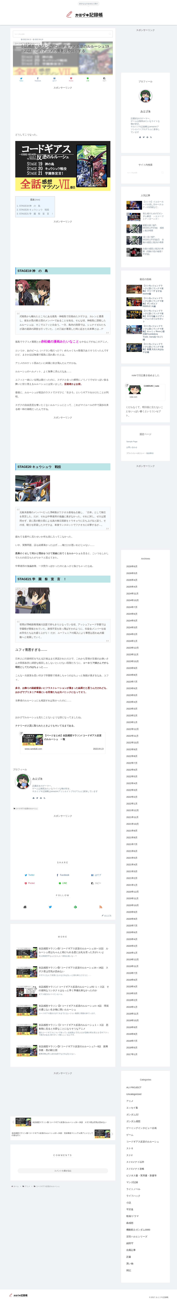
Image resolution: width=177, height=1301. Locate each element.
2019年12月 (132, 959)
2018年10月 (132, 1020)
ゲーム (129, 1135)
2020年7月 (131, 925)
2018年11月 (132, 1014)
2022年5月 (131, 776)
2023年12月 (132, 648)
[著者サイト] (33, 798)
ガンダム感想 (133, 1121)
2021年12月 (132, 810)
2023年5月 (131, 695)
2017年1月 (131, 1054)
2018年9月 (131, 1027)
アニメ (129, 1101)
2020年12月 (132, 892)
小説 (128, 1202)
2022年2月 (131, 797)
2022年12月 (132, 729)
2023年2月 (131, 715)
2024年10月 (132, 600)
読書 (128, 1257)
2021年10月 (132, 824)
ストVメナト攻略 (135, 1169)
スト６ (129, 1148)
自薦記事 (131, 1250)
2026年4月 (131, 580)
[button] (110, 33)
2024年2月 (131, 634)
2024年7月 (131, 607)
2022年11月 (132, 736)
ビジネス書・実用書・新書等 (141, 1175)
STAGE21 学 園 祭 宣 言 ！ (35, 214)
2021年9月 (131, 831)
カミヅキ (37, 778)
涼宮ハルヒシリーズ (136, 1236)
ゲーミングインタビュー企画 (141, 1128)
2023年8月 (131, 675)
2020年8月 (131, 919)
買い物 (129, 1263)
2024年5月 (131, 620)
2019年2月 (131, 1000)
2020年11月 (132, 898)
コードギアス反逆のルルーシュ (27, 808)
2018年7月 (131, 1041)
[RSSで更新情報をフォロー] (44, 798)
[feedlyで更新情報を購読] (40, 798)
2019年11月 (132, 966)
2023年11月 (132, 654)
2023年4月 (131, 702)
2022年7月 (131, 763)
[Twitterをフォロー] (37, 798)
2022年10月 (132, 742)
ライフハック (133, 1196)
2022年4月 (131, 783)
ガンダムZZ (132, 1114)
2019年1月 (131, 1007)
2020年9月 (131, 912)
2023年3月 (131, 709)
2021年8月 (131, 837)
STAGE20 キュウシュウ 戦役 (33, 210)
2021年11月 (132, 817)
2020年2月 (131, 946)
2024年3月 (131, 627)
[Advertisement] (63, 108)
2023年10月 (132, 661)
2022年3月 (131, 790)
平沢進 (129, 1209)
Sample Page (131, 441)
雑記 (128, 1270)
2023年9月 (131, 668)
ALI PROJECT (133, 1087)
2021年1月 (131, 885)
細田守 (129, 1243)
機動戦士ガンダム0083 (138, 1230)
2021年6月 (131, 851)
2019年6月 (131, 980)
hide (37, 200)
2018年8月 (131, 1034)
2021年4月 (131, 864)
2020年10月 (132, 905)
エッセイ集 (132, 1108)
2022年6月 (131, 770)
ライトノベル (133, 1189)
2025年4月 (131, 587)
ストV (129, 1155)
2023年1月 (131, 722)
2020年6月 (131, 932)
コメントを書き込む (63, 1171)
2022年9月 (131, 749)
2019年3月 (131, 993)
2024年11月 (132, 593)
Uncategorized (133, 1094)
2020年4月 (131, 939)
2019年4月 (131, 986)
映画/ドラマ (132, 1216)
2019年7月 (131, 973)
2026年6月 (131, 566)
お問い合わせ (131, 447)
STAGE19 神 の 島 (28, 206)
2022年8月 (131, 756)
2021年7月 (131, 844)
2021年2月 (131, 878)
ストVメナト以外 (135, 1162)
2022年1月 (131, 803)
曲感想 (129, 1223)
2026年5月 (131, 573)
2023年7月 (131, 682)
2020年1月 (131, 952)
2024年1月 (131, 641)
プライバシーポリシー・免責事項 (140, 453)
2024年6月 (131, 614)
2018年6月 (131, 1047)
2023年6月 (131, 688)
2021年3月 (131, 871)
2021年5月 (131, 858)
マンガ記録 (132, 1182)
